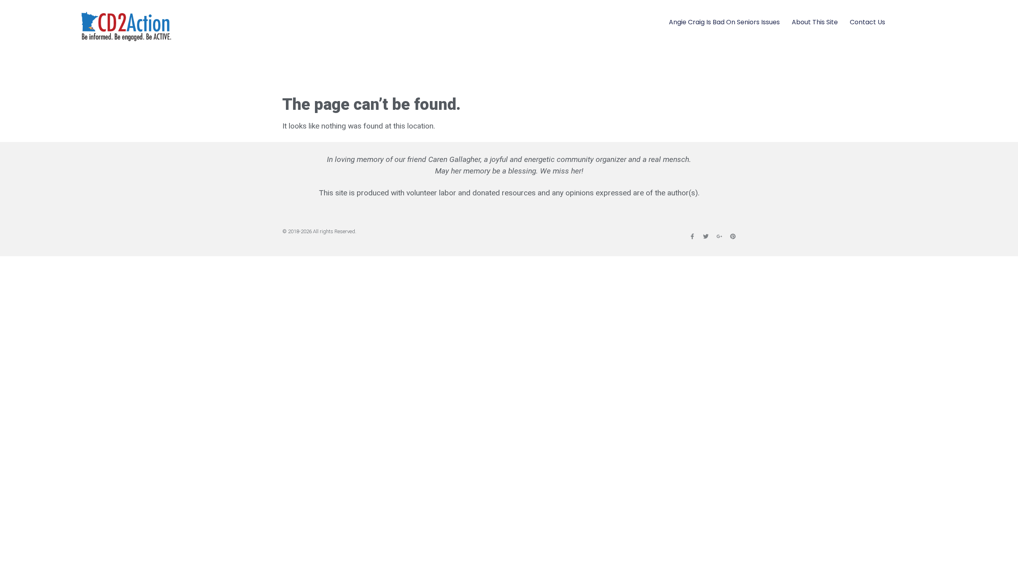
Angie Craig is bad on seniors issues (724, 22)
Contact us (867, 22)
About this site (815, 22)
